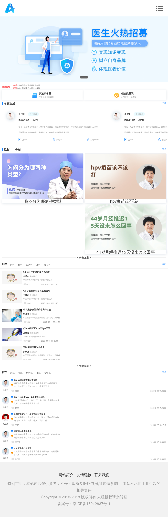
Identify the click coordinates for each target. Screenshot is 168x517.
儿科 (38, 264)
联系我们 (102, 474)
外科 (20, 264)
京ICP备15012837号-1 (92, 503)
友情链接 (84, 474)
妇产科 (29, 264)
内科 (12, 264)
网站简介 (66, 474)
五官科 (47, 264)
